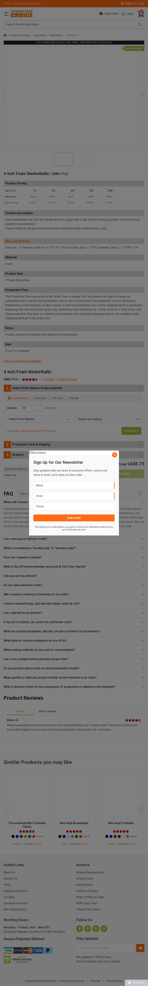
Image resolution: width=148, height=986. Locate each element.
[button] (136, 982)
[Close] (114, 454)
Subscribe (74, 518)
